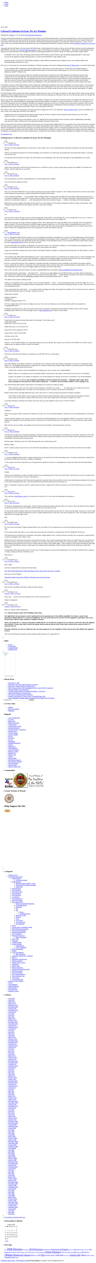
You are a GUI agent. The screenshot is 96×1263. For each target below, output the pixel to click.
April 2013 (11, 1054)
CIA (71, 1249)
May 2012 (11, 1072)
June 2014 (11, 1032)
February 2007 (12, 1178)
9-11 (5, 1249)
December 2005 (13, 1202)
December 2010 (13, 1101)
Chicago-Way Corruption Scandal (22, 927)
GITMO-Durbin (17, 942)
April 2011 (11, 1094)
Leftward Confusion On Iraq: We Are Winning (23, 31)
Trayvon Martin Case (18, 976)
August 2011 (12, 1088)
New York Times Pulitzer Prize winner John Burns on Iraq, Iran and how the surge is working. (32, 571)
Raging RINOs (12, 988)
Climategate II (20, 946)
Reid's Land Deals (17, 967)
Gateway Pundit (13, 734)
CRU (90, 1249)
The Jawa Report (13, 763)
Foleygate (15, 940)
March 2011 (11, 1096)
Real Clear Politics (13, 709)
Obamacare (15, 964)
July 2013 (11, 1049)
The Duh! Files (12, 989)
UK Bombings (20, 924)
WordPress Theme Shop (8, 1260)
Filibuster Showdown (18, 935)
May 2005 (11, 1214)
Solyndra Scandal (17, 971)
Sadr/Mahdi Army (25, 914)
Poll (39, 1255)
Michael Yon (12, 753)
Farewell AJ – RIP (13, 683)
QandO (10, 756)
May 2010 (11, 1113)
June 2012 (11, 1071)
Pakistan (18, 917)
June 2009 (11, 1131)
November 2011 (13, 1082)
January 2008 (12, 1160)
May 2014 (11, 1034)
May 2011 (11, 1093)
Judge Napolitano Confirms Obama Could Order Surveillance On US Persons (31, 698)
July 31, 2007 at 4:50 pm (11, 454)
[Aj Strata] (10, 675)
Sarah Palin (19, 887)
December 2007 (13, 1162)
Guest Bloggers (12, 984)
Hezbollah (19, 907)
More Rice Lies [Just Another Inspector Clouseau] (23, 684)
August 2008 (12, 1148)
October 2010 (12, 1104)
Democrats (7, 1252)
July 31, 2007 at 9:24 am (11, 164)
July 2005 (11, 1210)
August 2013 (12, 1047)
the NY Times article (73, 65)
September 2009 (13, 1126)
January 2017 (12, 1003)
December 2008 (13, 1141)
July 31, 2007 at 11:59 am (12, 317)
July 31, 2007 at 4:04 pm (11, 407)
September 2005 (13, 1207)
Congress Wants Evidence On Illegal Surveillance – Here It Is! (26, 691)
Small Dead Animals (14, 760)
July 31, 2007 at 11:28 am (12, 234)
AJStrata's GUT (13, 875)
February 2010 (12, 1118)
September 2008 (13, 1146)
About (6, 4)
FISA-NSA (15, 939)
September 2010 (13, 1106)
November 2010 (13, 1103)
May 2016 (11, 1017)
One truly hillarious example (27, 50)
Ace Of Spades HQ (14, 718)
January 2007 (12, 1180)
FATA (26, 1252)
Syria (17, 919)
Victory (17, 1257)
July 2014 (11, 1030)
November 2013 (13, 1042)
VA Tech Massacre (17, 979)
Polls (43, 1255)
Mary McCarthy (20, 954)
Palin (32, 1255)
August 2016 (12, 1012)
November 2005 (13, 1204)
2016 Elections (16, 895)
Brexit (14, 925)
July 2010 (11, 1109)
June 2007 (11, 1172)
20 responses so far (6, 134)
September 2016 (13, 1010)
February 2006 (12, 1199)
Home (6, 2)
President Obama (50, 1255)
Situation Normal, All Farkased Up (18, 689)
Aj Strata (6, 653)
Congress (86, 1249)
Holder (65, 1252)
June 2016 (11, 1015)
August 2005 (12, 1209)
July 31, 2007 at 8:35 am (11, 145)
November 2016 (13, 1007)
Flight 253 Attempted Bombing (25, 903)
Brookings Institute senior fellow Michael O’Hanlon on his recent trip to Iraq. (27, 577)
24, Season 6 (16, 897)
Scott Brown (66, 1255)
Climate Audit (12, 724)
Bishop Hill (11, 721)
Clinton (82, 1249)
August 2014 (12, 1029)
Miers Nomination (21, 937)
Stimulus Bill (75, 1255)
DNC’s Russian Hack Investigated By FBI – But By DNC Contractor (30, 688)
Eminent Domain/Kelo (18, 932)
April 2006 (11, 1195)
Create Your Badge (8, 676)
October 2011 (12, 1084)
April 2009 (11, 1135)
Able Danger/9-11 (17, 898)
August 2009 (12, 1128)
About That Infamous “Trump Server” (19, 693)
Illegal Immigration (17, 949)
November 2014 (13, 1024)
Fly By (10, 983)
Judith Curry (12, 746)
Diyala (21, 912)
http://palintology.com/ (46, 310)
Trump (92, 1255)
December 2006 (13, 1182)
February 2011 (12, 1098)
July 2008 (11, 1150)
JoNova (10, 745)
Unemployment (9, 1257)
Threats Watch (12, 765)
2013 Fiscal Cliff (17, 892)
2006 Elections (16, 878)
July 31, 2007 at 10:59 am (12, 211)
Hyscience (11, 738)
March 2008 (11, 1157)
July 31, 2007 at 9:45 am (11, 188)
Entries (11, 646)
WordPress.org (12, 649)
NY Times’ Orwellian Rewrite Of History (20, 694)
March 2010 (11, 1116)
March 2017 (11, 1002)
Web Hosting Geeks (22, 1260)
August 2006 (12, 1188)
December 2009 (13, 1121)
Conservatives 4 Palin (14, 726)
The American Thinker (15, 761)
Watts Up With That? (14, 766)
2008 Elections (16, 882)
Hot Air (10, 736)
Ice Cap (10, 740)
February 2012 (12, 1077)
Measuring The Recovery (19, 959)
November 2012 (13, 1062)
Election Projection (14, 728)
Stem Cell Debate (17, 972)
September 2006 (13, 1187)
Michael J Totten (13, 751)
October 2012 (12, 1064)
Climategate (76, 1249)
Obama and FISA (17, 961)
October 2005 (12, 1205)
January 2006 (12, 1200)
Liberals (79, 1252)
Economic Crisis (15, 1252)
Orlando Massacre (13, 986)
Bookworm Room (13, 723)
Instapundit (11, 741)
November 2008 (13, 1143)
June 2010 (11, 1111)
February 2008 (12, 1158)
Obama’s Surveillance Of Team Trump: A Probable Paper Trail (26, 696)
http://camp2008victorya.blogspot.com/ (70, 270)
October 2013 (12, 1044)
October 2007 (12, 1165)
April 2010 (11, 1114)
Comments (13, 648)
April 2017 (11, 1000)
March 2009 (11, 1136)
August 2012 (12, 1067)
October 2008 (12, 1145)
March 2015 (11, 1018)
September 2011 (13, 1086)
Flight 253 (33, 1252)
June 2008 (11, 1151)
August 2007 (12, 1168)
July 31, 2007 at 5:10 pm (11, 469)
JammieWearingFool (14, 743)
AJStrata (11, 35)
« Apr (6, 1241)
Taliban (83, 1255)
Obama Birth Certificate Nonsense (26, 885)
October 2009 (12, 1125)
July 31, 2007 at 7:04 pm (11, 561)
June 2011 (11, 1091)
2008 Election (14, 1249)
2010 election (26, 1249)
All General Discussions (31, 35)
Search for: (7, 700)
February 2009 (12, 1138)
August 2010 (12, 1108)
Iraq (40, 35)
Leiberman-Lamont (21, 880)
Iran (17, 909)
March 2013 (11, 1056)
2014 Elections (16, 893)
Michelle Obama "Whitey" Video (26, 883)
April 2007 (11, 1175)
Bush (69, 1249)
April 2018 (11, 998)
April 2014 (11, 1035)
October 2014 (12, 1025)
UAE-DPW (19, 920)
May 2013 (11, 1052)
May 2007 (11, 1173)
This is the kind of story (71, 109)
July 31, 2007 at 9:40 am (11, 175)
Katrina (14, 951)
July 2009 (11, 1130)
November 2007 (13, 1163)
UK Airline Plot (20, 922)
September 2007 (13, 1167)
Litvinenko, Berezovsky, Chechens (22, 956)
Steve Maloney (12, 232)
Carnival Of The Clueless (15, 981)
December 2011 (13, 1081)
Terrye (10, 405)
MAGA (14, 957)
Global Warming (17, 944)
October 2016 (12, 1008)
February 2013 (12, 1057)
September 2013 (13, 1045)
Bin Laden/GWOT (17, 902)
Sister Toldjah (12, 758)
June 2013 (11, 1050)
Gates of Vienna (13, 733)
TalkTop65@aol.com (17, 242)
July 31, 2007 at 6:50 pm (11, 503)
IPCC (69, 1252)
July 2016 (11, 1013)
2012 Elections (16, 890)
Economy (22, 1252)
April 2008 (11, 1155)
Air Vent (10, 719)
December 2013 (13, 1040)
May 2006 (11, 1194)
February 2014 (12, 1039)
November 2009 (13, 1123)
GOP (62, 1252)
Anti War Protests (17, 900)
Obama (8, 1254)
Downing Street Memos (19, 930)
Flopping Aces (12, 731)
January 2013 (12, 1059)
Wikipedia (11, 710)
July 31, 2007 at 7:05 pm (11, 584)
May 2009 (11, 1133)
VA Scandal (15, 978)
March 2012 (11, 1076)
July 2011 (11, 1089)
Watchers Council (13, 991)
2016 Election (46, 1249)
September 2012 (13, 1066)
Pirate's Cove (12, 755)
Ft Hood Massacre (21, 905)
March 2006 (11, 1197)
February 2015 (12, 1020)
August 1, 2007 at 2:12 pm (12, 606)
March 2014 (11, 1037)
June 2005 (11, 1212)
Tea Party (88, 1255)
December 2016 (13, 1005)
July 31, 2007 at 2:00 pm (11, 351)
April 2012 (11, 1074)
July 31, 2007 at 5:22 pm (11, 493)
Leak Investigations (18, 952)
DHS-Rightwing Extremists (20, 929)
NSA (88, 1252)
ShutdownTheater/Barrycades (21, 969)
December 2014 (13, 1022)
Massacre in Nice (21, 915)
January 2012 (12, 1079)
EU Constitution (17, 934)
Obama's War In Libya (18, 962)
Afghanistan (55, 1249)
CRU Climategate (21, 947)
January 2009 (12, 1140)
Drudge (10, 707)
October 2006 (12, 1185)
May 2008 (11, 1153)
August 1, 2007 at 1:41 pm (12, 593)
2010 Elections (16, 888)
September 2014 (13, 1027)
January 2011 (12, 1099)
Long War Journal (13, 750)
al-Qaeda (63, 1249)
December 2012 (13, 1061)
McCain (83, 1252)
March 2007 (11, 1177)
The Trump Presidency (19, 974)
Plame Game (16, 966)
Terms (6, 5)
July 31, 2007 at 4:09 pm (11, 431)
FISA (29, 1252)
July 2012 (11, 1069)
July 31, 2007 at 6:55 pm (11, 524)
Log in (10, 644)
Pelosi (36, 1255)
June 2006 (11, 1192)
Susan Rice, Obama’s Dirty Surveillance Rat (21, 686)
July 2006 (11, 1190)
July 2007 (11, 1170)
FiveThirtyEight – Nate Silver (17, 729)
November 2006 (13, 1183)
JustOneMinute (12, 748)
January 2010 (12, 1119)
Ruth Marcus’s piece (21, 496)
